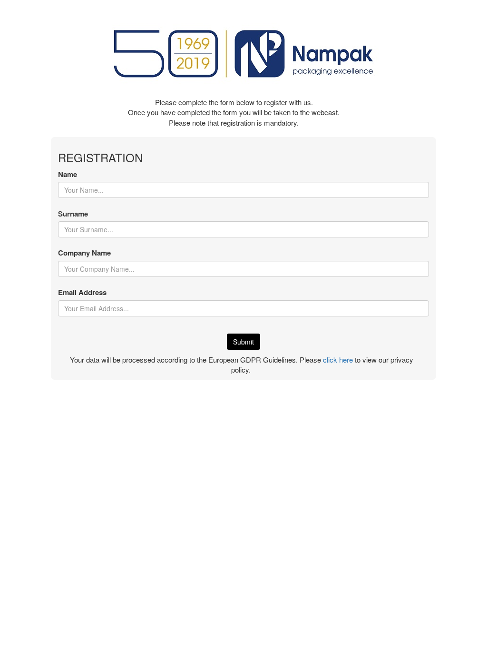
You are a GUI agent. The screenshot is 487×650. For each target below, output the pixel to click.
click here (338, 359)
